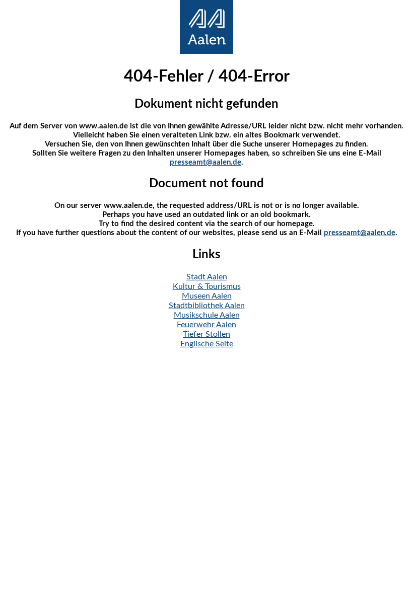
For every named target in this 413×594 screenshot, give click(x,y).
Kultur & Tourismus (207, 286)
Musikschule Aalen (207, 315)
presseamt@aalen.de (205, 162)
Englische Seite (206, 344)
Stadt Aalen (206, 277)
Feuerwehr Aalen (206, 325)
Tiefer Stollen (206, 334)
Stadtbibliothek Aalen (207, 306)
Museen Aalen (207, 296)
